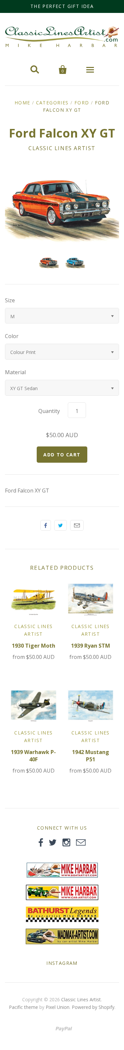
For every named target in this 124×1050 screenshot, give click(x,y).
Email (77, 525)
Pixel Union (57, 1007)
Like (45, 525)
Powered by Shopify (93, 1007)
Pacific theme (23, 1007)
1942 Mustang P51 (90, 755)
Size (10, 300)
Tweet (60, 525)
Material (15, 372)
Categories (52, 102)
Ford (81, 102)
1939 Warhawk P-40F (33, 755)
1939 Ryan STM (90, 645)
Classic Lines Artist (62, 148)
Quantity (49, 411)
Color (12, 336)
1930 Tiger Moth (33, 645)
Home (22, 102)
